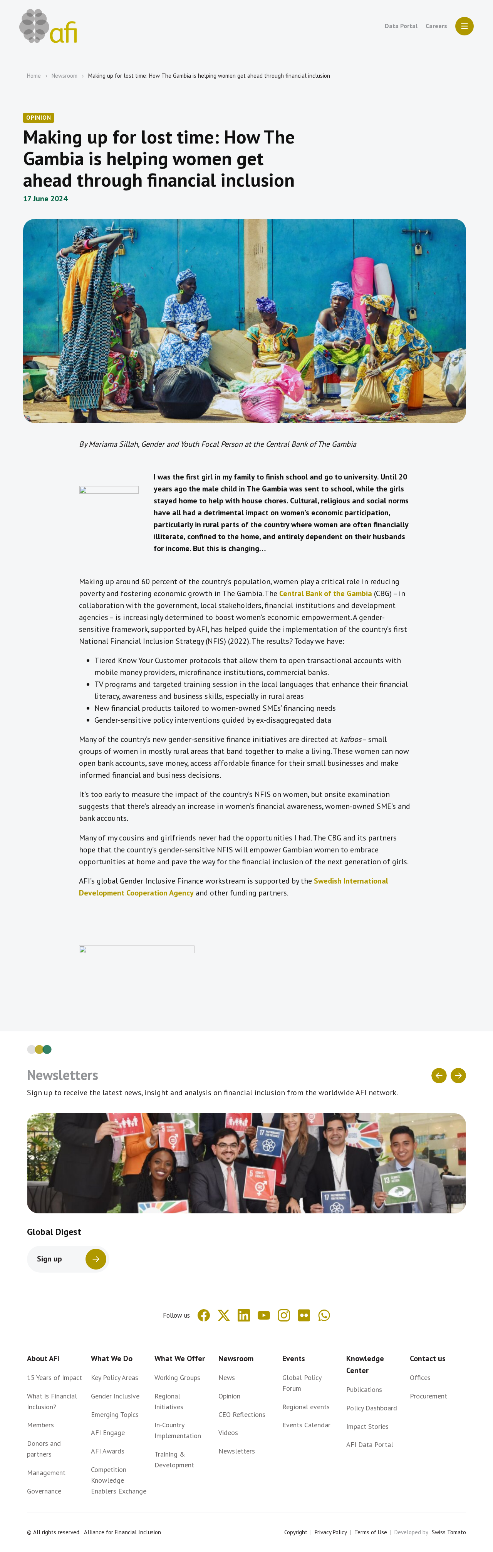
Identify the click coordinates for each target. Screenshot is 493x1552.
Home (34, 75)
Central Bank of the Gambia (325, 593)
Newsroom (64, 75)
